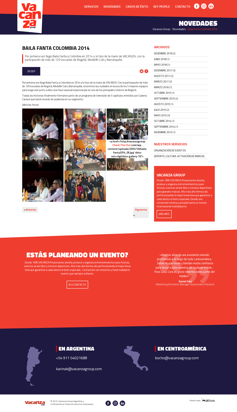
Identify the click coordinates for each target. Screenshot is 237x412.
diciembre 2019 (163, 53)
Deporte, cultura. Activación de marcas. (179, 156)
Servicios (91, 6)
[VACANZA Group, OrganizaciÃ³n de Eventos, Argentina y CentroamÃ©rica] (35, 403)
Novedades (112, 6)
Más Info (164, 214)
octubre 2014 (162, 121)
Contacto (182, 6)
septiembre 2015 (164, 99)
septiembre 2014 (164, 127)
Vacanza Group (161, 29)
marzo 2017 (161, 82)
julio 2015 (160, 110)
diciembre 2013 (163, 132)
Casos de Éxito (137, 6)
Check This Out (121, 145)
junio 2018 (160, 59)
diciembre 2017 (163, 70)
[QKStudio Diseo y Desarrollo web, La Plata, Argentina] (208, 400)
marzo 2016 (161, 87)
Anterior (31, 210)
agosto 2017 (162, 76)
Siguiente (141, 210)
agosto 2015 (162, 104)
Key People (161, 6)
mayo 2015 (160, 115)
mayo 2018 (160, 65)
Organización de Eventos (170, 150)
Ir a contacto (77, 285)
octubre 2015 (162, 93)
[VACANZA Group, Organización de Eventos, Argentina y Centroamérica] (30, 4)
